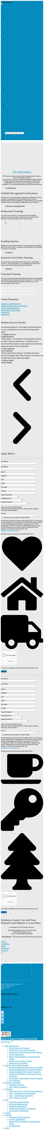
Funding (9, 107)
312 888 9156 (8, 989)
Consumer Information (21, 37)
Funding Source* (6, 498)
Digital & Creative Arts (21, 96)
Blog (7, 89)
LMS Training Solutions (22, 71)
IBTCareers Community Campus (26, 21)
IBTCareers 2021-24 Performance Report (20, 76)
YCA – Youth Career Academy (25, 85)
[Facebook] (22, 1012)
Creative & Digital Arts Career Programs (25, 1072)
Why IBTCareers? (14, 17)
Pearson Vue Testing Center (24, 35)
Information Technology (23, 103)
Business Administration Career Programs (22, 43)
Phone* (15, 515)
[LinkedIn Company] (22, 1018)
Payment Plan (16, 119)
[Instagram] (22, 1015)
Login (9, 139)
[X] (22, 1022)
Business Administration (22, 91)
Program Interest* (7, 502)
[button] (22, 385)
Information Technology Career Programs (23, 61)
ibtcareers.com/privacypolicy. (10, 530)
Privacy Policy (4, 1000)
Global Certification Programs (22, 39)
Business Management (21, 94)
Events (9, 105)
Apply (8, 121)
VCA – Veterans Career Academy (22, 1093)
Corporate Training (20, 69)
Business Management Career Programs (25, 1070)
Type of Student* (6, 495)
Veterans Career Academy (23, 109)
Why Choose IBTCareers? (22, 19)
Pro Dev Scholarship (20, 112)
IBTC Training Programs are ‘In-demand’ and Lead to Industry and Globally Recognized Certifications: (19, 291)
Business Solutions (15, 66)
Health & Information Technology (21, 99)
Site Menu (7, 126)
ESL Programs (16, 64)
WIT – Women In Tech (20, 87)
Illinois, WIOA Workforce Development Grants (23, 31)
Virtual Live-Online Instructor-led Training (22, 24)
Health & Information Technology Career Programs (25, 56)
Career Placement (19, 28)
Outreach (10, 73)
